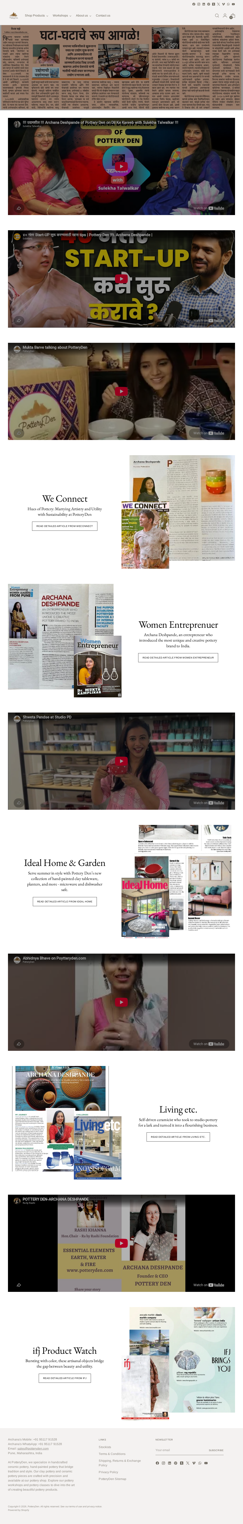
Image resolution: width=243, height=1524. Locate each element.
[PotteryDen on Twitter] (218, 4)
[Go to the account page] (225, 15)
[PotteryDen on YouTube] (233, 4)
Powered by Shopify (18, 1510)
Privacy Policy (108, 1472)
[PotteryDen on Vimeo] (223, 4)
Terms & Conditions (112, 1453)
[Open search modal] (217, 15)
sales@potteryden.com (33, 1448)
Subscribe (216, 1450)
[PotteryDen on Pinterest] (208, 4)
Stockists (105, 1447)
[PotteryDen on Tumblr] (213, 4)
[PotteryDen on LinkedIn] (203, 4)
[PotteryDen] (13, 15)
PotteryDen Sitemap (112, 1479)
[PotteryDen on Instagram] (198, 4)
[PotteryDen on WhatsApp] (228, 4)
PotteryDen (33, 1506)
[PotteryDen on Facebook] (194, 4)
